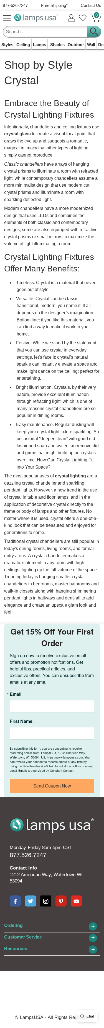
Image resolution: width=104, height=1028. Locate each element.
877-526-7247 (15, 5)
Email (15, 694)
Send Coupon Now (52, 786)
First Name (21, 721)
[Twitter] (30, 901)
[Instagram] (45, 901)
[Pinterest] (61, 901)
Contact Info (23, 868)
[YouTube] (76, 901)
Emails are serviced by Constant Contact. (46, 770)
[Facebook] (15, 901)
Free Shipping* (54, 5)
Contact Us (91, 5)
